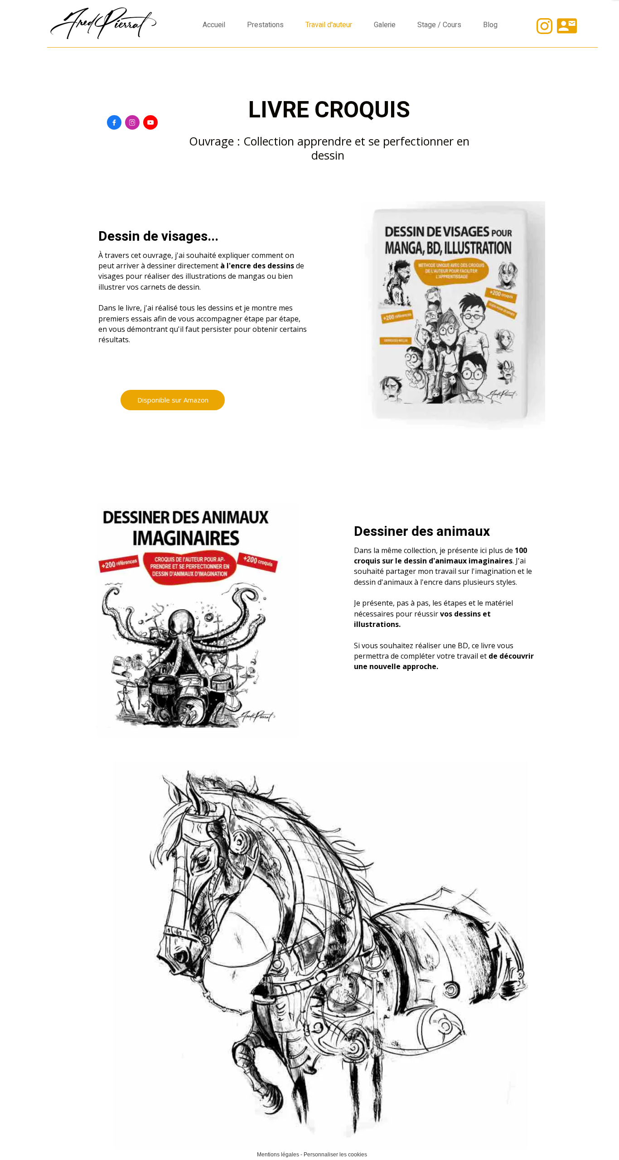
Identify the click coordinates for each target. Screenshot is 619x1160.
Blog (490, 24)
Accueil (214, 24)
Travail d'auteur (328, 24)
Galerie (385, 24)
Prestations (265, 24)
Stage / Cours (439, 24)
